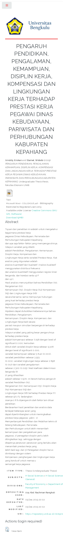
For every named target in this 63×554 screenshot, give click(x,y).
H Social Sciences (34, 475)
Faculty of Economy (35, 484)
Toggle (7, 6)
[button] (7, 529)
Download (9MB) (14, 217)
